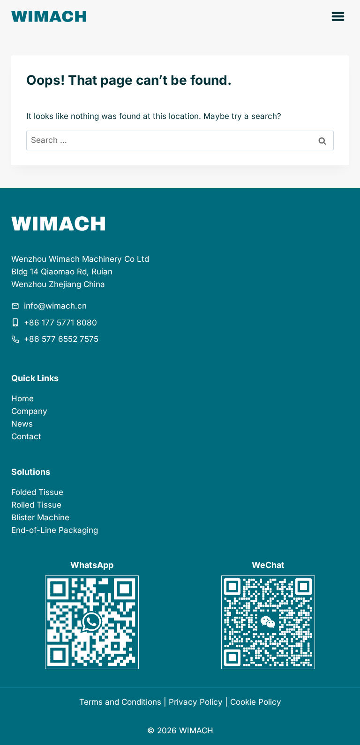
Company (29, 411)
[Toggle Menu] (338, 16)
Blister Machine (40, 517)
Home (22, 398)
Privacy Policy (196, 702)
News (22, 423)
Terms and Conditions (120, 702)
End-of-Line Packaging (54, 530)
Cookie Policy (255, 702)
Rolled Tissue (36, 504)
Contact (26, 436)
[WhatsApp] (92, 622)
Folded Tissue (37, 492)
